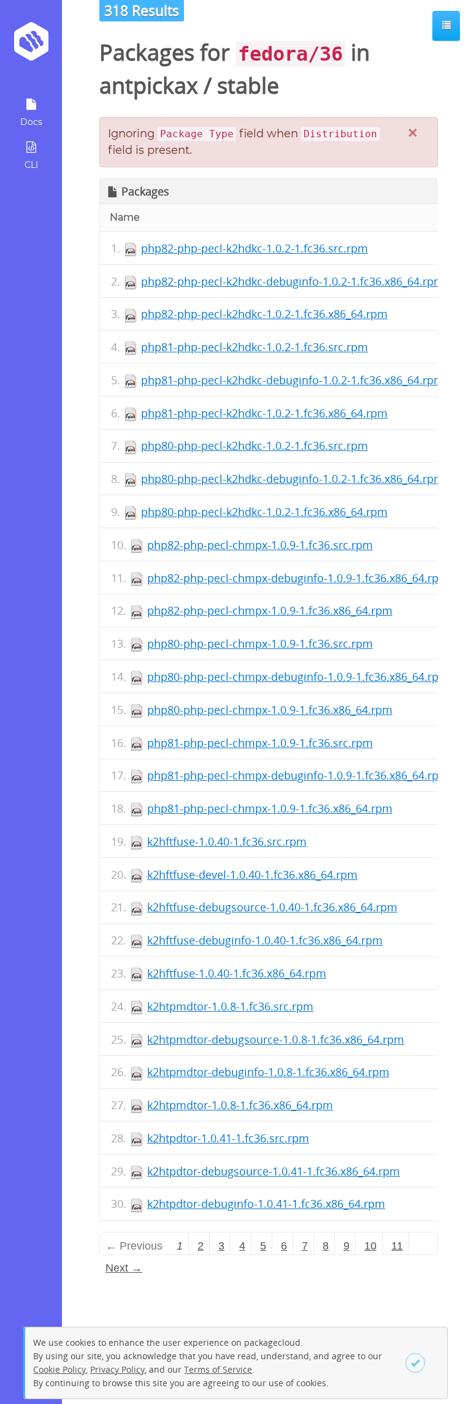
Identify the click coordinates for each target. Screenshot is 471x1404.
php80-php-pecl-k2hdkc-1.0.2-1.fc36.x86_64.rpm (264, 511)
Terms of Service (218, 1369)
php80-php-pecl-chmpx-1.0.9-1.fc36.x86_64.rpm (269, 709)
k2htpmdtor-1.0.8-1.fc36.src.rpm (230, 1006)
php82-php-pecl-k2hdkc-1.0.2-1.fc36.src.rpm (254, 248)
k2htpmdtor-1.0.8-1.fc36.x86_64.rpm (240, 1105)
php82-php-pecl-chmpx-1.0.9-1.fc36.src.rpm (260, 544)
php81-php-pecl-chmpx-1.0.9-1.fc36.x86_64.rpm (269, 808)
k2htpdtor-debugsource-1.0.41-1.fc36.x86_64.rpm (273, 1171)
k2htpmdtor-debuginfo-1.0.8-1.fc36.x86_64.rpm (268, 1071)
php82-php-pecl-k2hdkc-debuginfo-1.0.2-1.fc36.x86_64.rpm (292, 281)
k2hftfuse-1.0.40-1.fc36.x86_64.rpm (236, 973)
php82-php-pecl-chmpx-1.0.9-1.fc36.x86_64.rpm (269, 610)
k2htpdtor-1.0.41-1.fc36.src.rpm (228, 1138)
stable (248, 85)
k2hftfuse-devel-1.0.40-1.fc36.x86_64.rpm (252, 874)
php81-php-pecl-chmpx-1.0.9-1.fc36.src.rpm (260, 742)
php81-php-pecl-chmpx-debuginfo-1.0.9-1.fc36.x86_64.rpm (298, 775)
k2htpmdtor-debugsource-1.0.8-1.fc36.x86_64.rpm (275, 1039)
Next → (123, 1268)
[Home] (31, 45)
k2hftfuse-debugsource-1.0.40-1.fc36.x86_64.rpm (272, 907)
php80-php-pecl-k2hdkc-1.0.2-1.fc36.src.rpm (254, 445)
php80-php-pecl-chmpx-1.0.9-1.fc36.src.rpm (260, 643)
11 (397, 1246)
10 (370, 1246)
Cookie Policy (59, 1369)
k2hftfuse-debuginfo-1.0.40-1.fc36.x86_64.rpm (265, 940)
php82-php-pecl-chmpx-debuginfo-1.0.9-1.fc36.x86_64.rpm (298, 578)
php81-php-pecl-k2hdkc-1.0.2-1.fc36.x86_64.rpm (264, 413)
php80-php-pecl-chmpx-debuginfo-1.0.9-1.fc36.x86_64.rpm (298, 676)
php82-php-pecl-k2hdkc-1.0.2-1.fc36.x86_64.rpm (264, 313)
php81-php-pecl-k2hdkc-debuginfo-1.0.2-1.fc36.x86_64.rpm (292, 380)
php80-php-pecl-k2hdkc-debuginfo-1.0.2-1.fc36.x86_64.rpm (292, 478)
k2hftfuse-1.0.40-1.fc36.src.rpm (227, 841)
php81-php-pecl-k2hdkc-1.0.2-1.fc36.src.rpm (254, 347)
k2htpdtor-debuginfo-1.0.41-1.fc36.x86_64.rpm (266, 1203)
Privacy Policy (117, 1369)
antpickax (148, 85)
